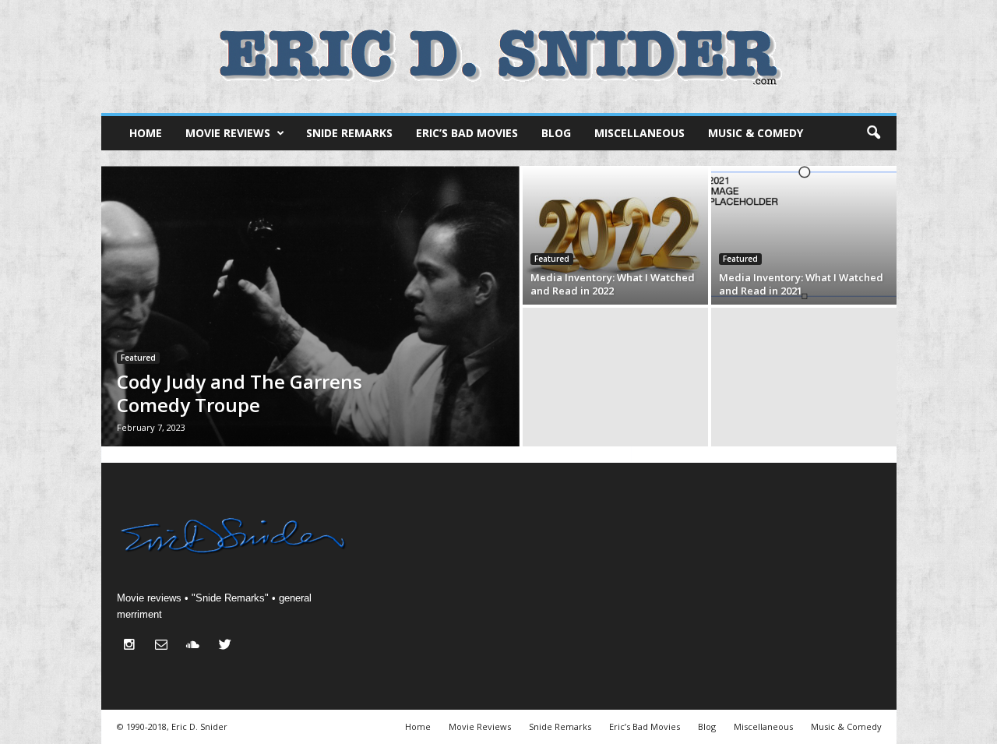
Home (145, 132)
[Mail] (165, 646)
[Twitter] (227, 646)
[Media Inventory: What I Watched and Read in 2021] (804, 235)
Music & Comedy (755, 132)
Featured (138, 357)
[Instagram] (133, 646)
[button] (873, 133)
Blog (556, 132)
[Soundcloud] (197, 646)
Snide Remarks (349, 132)
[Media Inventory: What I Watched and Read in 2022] (615, 235)
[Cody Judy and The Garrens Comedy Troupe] (310, 306)
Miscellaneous (639, 132)
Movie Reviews (227, 132)
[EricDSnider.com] (499, 56)
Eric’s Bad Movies (467, 132)
